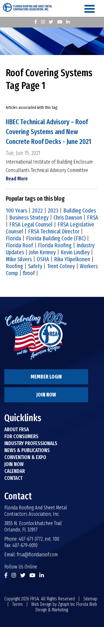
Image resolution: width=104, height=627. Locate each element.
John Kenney (42, 252)
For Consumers (21, 436)
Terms (17, 604)
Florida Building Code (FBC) (56, 238)
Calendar (14, 471)
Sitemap (90, 599)
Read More (17, 179)
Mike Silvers (19, 259)
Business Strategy (29, 217)
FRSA (92, 217)
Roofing (14, 266)
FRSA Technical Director (53, 231)
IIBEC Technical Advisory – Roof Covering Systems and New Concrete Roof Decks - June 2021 (48, 131)
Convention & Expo (25, 457)
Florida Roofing (55, 245)
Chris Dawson (67, 217)
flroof (29, 273)
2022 (37, 210)
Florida (13, 238)
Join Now (46, 395)
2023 (53, 210)
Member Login (46, 377)
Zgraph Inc (66, 604)
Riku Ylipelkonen (72, 259)
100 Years (16, 210)
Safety (35, 266)
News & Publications (27, 450)
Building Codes (79, 210)
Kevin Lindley (75, 252)
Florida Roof (19, 245)
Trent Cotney (61, 266)
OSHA (43, 259)
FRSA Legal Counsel (31, 224)
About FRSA (16, 429)
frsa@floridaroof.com (37, 554)
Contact (13, 478)
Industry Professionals (30, 443)
